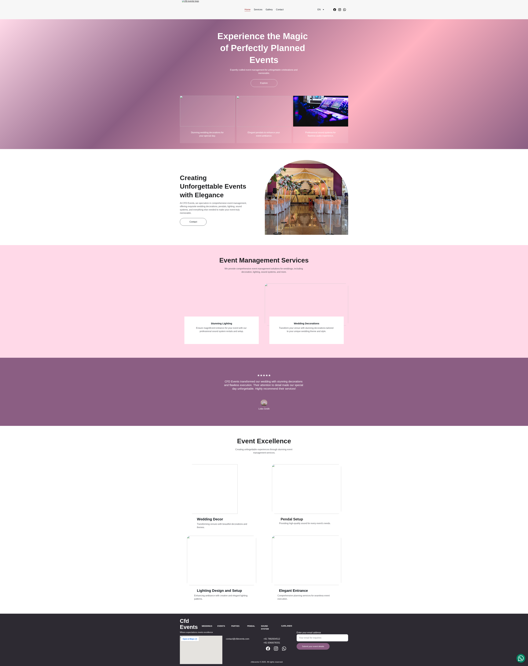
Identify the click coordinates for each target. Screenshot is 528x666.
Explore (264, 83)
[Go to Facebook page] (335, 9)
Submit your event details (313, 646)
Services (258, 9)
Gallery (269, 9)
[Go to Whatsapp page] (344, 9)
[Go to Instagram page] (340, 9)
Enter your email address (309, 632)
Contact (280, 9)
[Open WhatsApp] (520, 658)
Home (248, 9)
